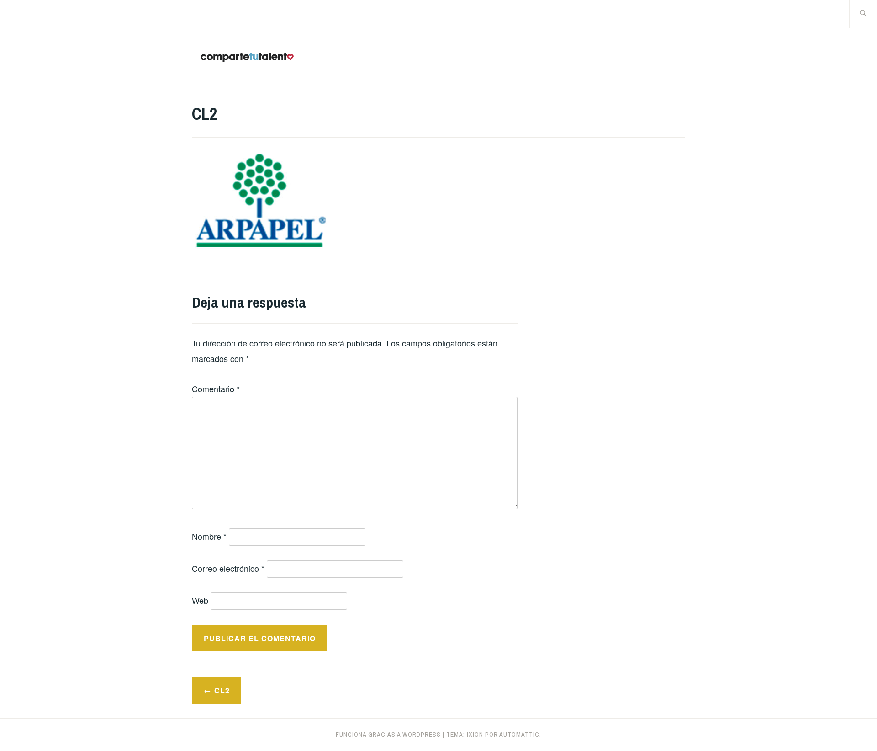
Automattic (519, 734)
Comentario (216, 388)
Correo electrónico (228, 568)
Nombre (209, 536)
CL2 (222, 690)
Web (200, 600)
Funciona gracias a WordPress (388, 734)
